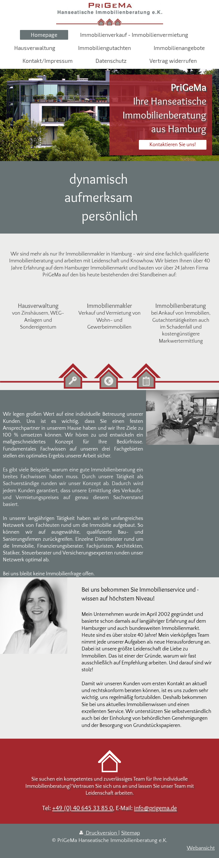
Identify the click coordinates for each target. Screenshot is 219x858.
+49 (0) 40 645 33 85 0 (82, 808)
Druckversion (101, 833)
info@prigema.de (155, 808)
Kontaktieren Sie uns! (172, 145)
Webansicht (201, 848)
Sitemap (130, 833)
